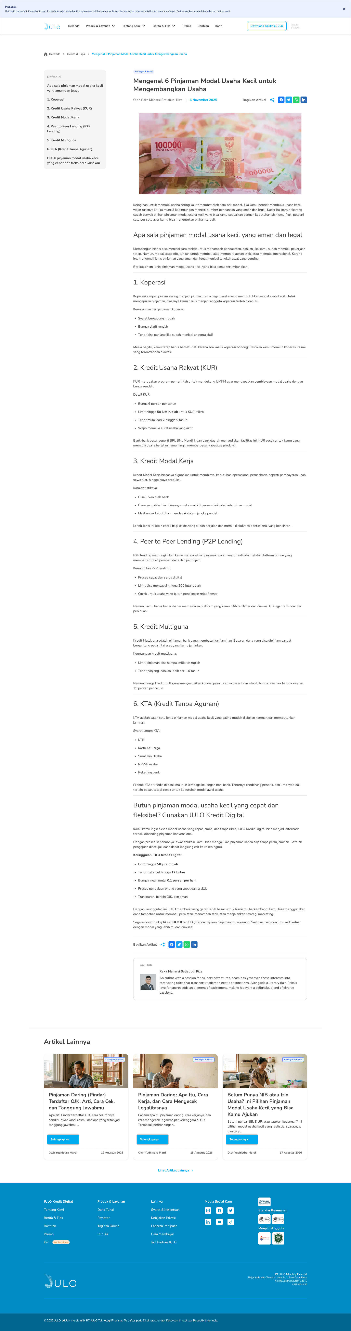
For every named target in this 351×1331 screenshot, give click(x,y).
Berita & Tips (161, 26)
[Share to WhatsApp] (296, 99)
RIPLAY (103, 1234)
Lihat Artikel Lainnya (173, 1170)
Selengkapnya (60, 1139)
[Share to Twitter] (288, 99)
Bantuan (203, 26)
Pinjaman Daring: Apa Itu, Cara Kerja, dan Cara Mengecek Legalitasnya (173, 1101)
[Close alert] (344, 9)
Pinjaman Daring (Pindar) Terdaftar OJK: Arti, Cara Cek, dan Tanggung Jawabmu (82, 1101)
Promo (187, 26)
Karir (218, 26)
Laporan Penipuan (164, 1226)
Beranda (73, 26)
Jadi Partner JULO (164, 1242)
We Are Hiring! (61, 1242)
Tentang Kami (131, 26)
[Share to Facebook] (281, 99)
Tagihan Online (108, 1226)
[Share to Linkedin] (303, 99)
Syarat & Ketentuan (165, 1209)
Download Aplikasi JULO (266, 26)
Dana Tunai (106, 1209)
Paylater (104, 1218)
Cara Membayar (162, 1234)
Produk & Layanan (98, 26)
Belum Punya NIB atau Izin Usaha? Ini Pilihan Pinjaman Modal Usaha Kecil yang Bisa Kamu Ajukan (261, 1104)
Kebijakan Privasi (163, 1218)
